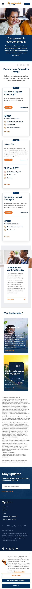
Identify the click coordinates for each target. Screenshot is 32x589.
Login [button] (27, 3)
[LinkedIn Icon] (10, 549)
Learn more (23, 107)
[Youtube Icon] (17, 549)
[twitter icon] (21, 65)
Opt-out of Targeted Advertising (16, 580)
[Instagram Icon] (13, 549)
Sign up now (6, 491)
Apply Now (8, 107)
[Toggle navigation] (3, 4)
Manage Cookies (16, 575)
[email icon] (28, 65)
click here (20, 537)
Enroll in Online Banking (9, 519)
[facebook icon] (17, 65)
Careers (5, 510)
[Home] (14, 3)
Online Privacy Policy (19, 571)
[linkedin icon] (24, 65)
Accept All (16, 585)
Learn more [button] (10, 299)
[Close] (30, 553)
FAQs (4, 513)
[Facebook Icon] (3, 549)
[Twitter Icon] (7, 549)
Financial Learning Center (10, 516)
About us (5, 507)
